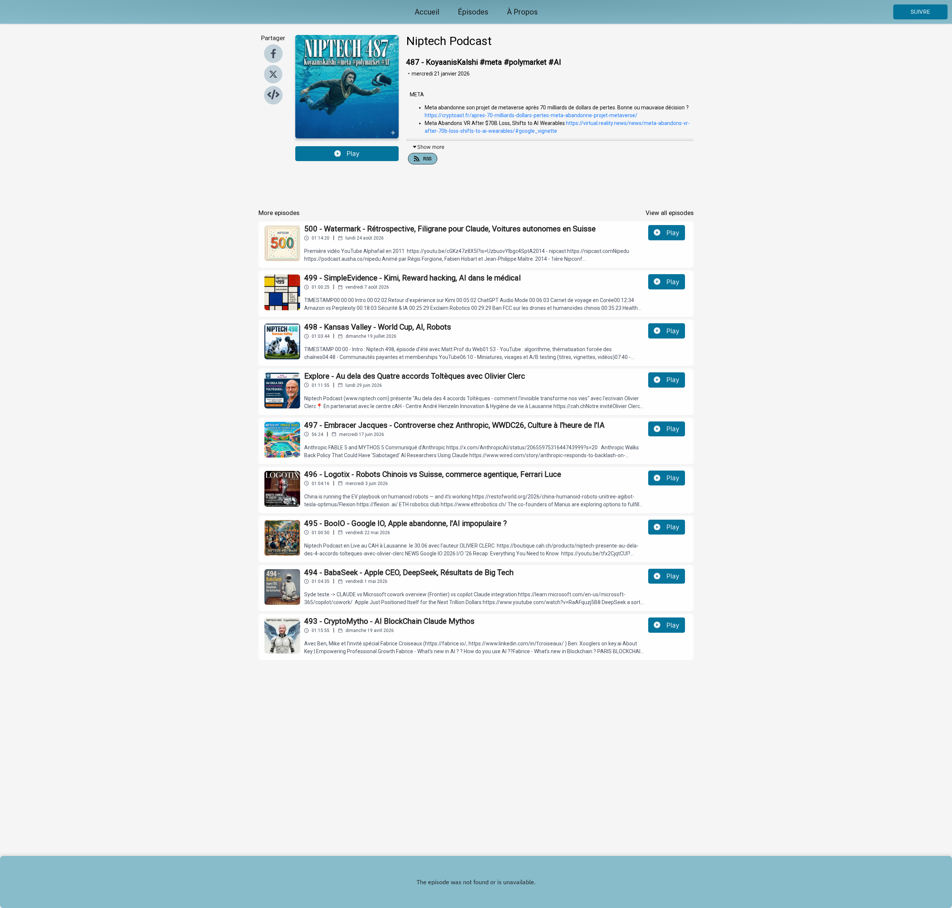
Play (353, 153)
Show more (430, 147)
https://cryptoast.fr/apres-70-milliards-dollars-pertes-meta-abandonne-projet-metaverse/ (531, 115)
